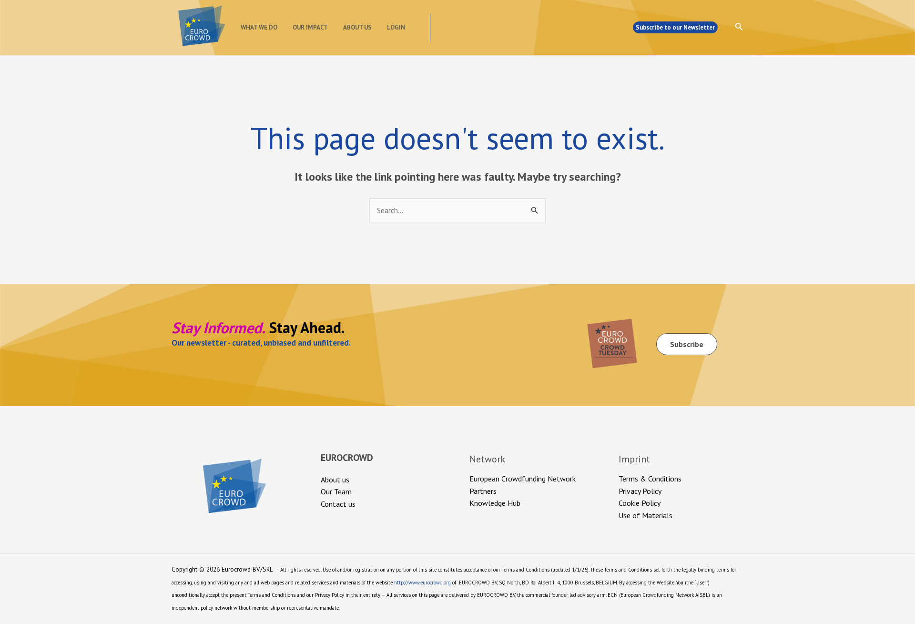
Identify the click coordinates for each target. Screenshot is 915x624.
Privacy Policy (640, 491)
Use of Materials (645, 515)
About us (357, 27)
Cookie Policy (640, 503)
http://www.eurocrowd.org (422, 582)
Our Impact (310, 27)
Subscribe (686, 344)
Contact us (338, 504)
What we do (259, 27)
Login (396, 27)
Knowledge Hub (494, 503)
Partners (483, 491)
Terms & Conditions (650, 478)
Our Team (336, 491)
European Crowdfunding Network (522, 478)
